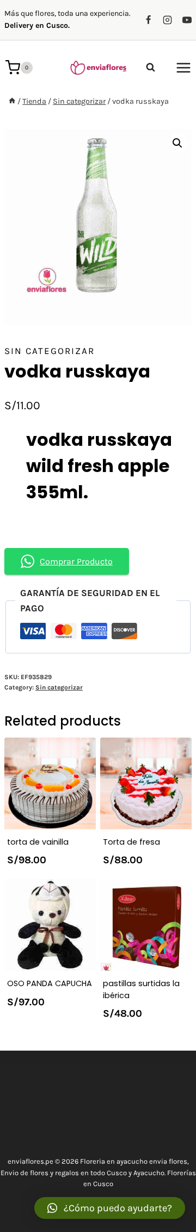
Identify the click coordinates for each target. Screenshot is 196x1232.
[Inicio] (12, 101)
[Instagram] (167, 19)
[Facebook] (148, 19)
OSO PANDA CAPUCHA (49, 983)
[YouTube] (186, 19)
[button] (109, 1208)
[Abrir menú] (183, 67)
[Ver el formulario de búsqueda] (150, 67)
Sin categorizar (49, 350)
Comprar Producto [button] (76, 561)
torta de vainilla (38, 841)
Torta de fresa (131, 841)
